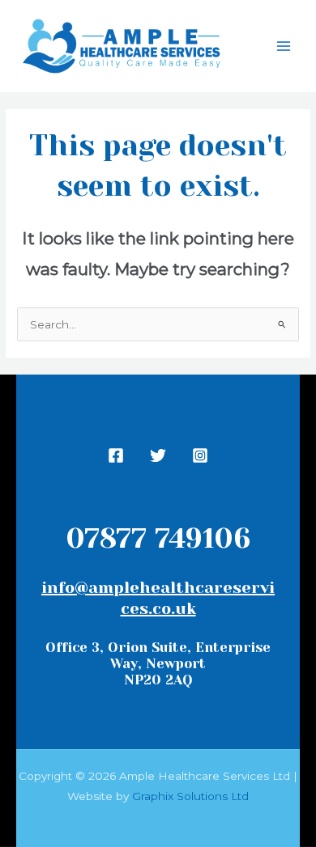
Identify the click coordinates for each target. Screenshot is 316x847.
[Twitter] (158, 455)
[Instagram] (200, 455)
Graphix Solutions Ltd (190, 796)
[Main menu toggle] (284, 46)
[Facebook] (116, 455)
